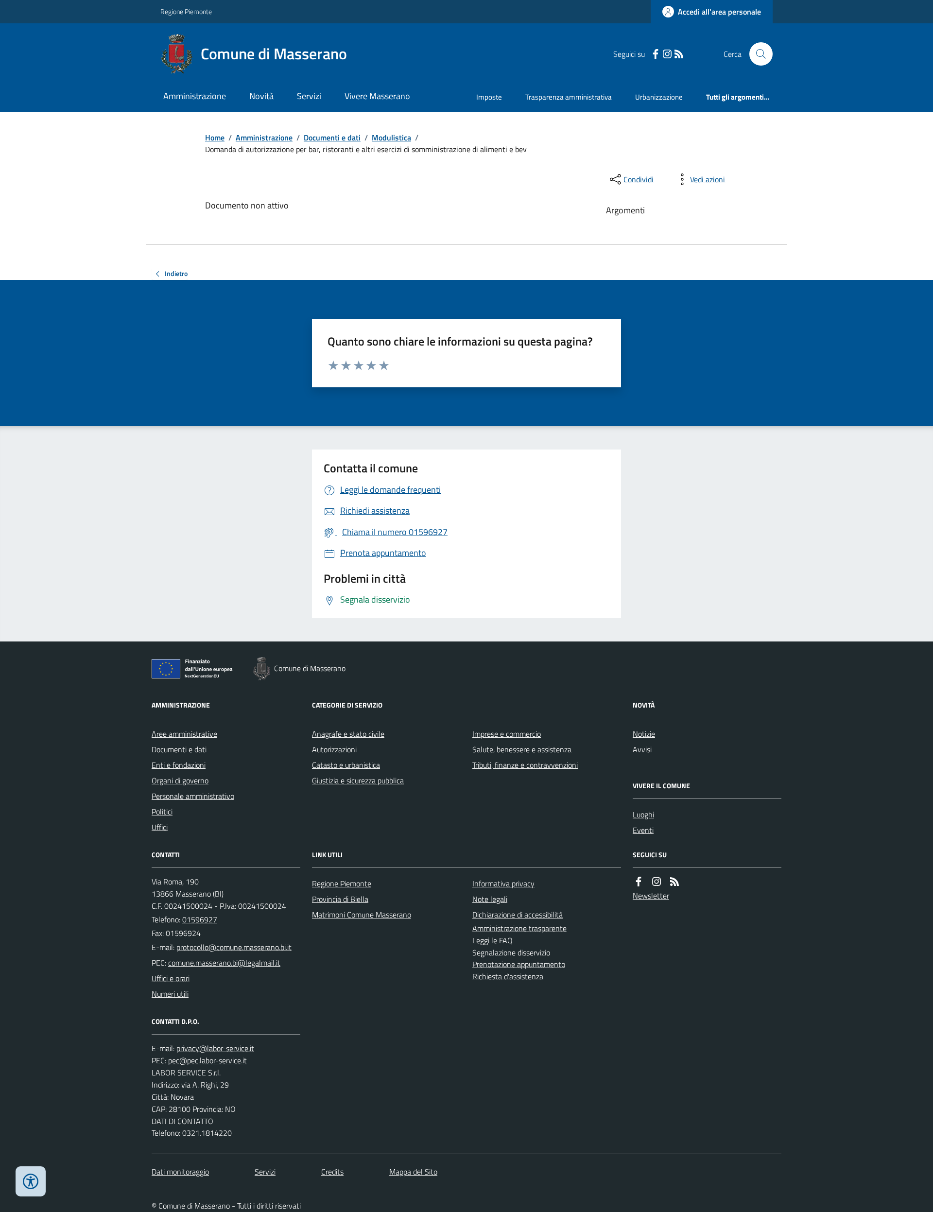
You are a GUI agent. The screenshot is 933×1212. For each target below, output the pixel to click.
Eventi (643, 830)
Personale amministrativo (193, 796)
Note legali (489, 899)
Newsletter (651, 895)
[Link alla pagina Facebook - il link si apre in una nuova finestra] (655, 54)
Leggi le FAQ (492, 940)
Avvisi (642, 749)
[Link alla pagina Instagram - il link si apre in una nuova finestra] (667, 54)
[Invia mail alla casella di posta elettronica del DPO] (215, 1048)
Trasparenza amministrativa (568, 97)
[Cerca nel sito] (757, 54)
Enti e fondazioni (179, 765)
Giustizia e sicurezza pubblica (358, 780)
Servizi (309, 96)
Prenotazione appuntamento (518, 964)
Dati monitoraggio (180, 1171)
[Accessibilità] (30, 1181)
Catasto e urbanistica (346, 765)
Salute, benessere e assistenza (521, 749)
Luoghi (643, 814)
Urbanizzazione (659, 97)
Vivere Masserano (377, 96)
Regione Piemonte (186, 11)
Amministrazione (194, 96)
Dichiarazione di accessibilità (517, 914)
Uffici (160, 827)
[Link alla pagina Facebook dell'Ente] (638, 882)
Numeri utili (170, 994)
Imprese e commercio (506, 734)
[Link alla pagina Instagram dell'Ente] (656, 882)
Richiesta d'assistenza (507, 976)
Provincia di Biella (340, 899)
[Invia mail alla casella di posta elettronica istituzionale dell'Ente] (234, 947)
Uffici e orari (171, 978)
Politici (162, 811)
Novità (261, 96)
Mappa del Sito (413, 1171)
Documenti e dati (332, 137)
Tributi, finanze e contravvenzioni (525, 765)
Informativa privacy (503, 883)
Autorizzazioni (334, 749)
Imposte (489, 97)
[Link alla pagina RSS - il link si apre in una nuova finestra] (679, 54)
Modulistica (391, 137)
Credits (332, 1171)
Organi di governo (180, 780)
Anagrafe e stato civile (348, 734)
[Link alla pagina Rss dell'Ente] (674, 882)
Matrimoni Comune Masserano (361, 914)
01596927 (199, 919)
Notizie (644, 734)
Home (215, 137)
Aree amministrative (184, 734)
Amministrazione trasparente (519, 928)
